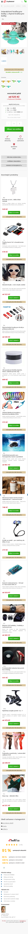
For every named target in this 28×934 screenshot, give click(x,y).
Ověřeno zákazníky (14, 161)
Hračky (24, 6)
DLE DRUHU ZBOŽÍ (9, 6)
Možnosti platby (8, 886)
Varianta (3, 77)
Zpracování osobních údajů (11, 899)
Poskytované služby (9, 879)
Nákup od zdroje (8, 877)
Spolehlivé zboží (8, 884)
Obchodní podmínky (9, 896)
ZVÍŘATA (18, 6)
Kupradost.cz (23, 921)
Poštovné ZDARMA (9, 875)
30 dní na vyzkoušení (9, 881)
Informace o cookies (9, 901)
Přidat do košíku (14, 129)
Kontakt (6, 892)
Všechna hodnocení (14, 157)
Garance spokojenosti (14, 165)
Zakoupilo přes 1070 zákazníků (14, 69)
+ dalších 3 (3, 62)
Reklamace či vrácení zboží (11, 894)
